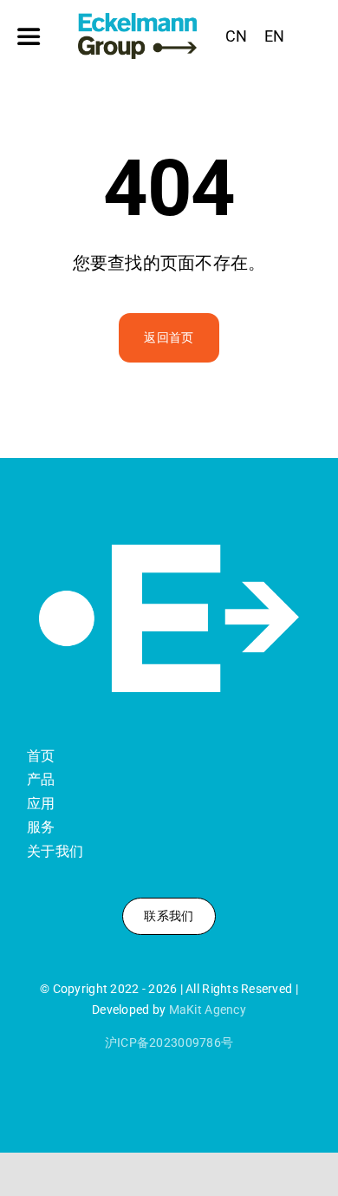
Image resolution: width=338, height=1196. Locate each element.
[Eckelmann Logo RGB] (137, 20)
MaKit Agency (207, 1009)
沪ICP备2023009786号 (169, 1042)
